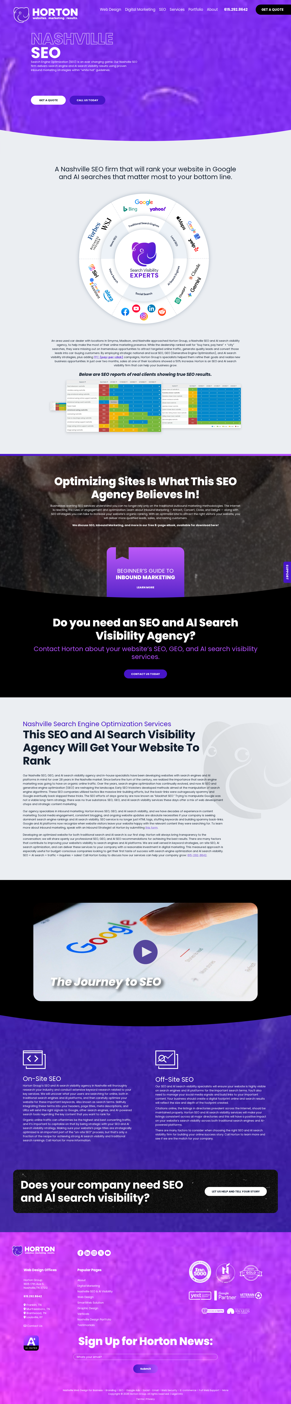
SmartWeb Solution (90, 1303)
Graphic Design (87, 1308)
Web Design (85, 1297)
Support (287, 572)
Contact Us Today (145, 674)
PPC (108, 357)
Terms (140, 1399)
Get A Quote (48, 100)
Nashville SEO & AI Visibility (95, 1291)
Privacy (150, 1399)
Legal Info (177, 1394)
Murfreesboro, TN (38, 1309)
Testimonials (86, 1325)
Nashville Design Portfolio (94, 1319)
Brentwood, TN (36, 1313)
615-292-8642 (197, 855)
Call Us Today (87, 100)
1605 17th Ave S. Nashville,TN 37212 (36, 1286)
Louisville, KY (34, 1317)
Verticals (83, 1314)
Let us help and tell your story (236, 1191)
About (81, 1280)
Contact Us (34, 1326)
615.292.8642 (33, 1296)
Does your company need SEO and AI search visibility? (102, 1191)
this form (151, 827)
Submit (145, 1369)
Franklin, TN (34, 1305)
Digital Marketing (88, 1286)
